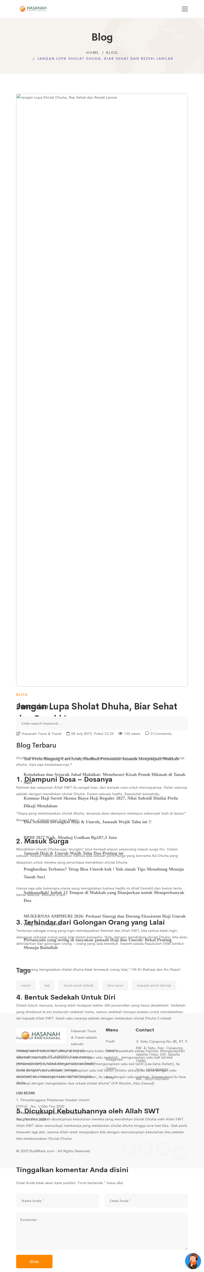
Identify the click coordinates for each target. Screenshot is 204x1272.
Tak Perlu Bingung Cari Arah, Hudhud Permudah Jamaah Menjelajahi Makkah (101, 758)
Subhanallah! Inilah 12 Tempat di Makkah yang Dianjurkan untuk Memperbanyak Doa (104, 896)
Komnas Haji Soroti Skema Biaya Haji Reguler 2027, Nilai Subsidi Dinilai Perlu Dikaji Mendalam (101, 802)
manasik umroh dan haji (154, 985)
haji (47, 985)
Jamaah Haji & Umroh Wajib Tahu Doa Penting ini (73, 853)
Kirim (34, 1261)
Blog (112, 52)
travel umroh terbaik (78, 985)
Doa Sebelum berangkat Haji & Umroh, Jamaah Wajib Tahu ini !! (88, 821)
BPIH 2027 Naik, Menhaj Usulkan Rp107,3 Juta (70, 837)
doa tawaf (115, 985)
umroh (26, 985)
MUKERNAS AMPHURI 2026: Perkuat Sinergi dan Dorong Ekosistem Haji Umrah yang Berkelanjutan (105, 920)
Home (92, 52)
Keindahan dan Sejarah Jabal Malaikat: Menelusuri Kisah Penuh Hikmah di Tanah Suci (104, 778)
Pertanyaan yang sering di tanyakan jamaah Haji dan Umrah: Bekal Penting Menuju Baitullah (98, 943)
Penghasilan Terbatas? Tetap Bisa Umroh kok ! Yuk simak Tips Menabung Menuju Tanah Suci (104, 873)
